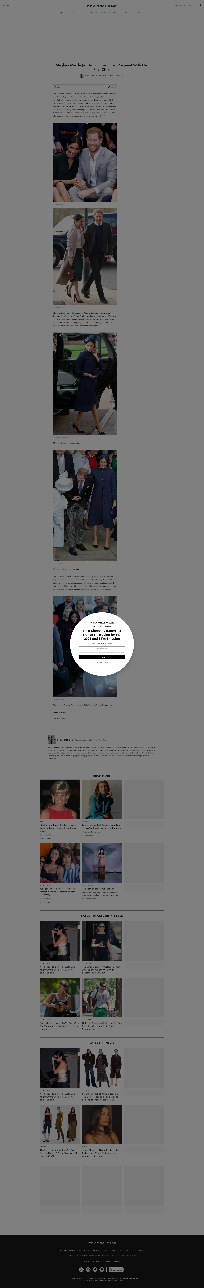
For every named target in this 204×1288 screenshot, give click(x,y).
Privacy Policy (115, 652)
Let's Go (101, 657)
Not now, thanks (102, 663)
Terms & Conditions (105, 652)
